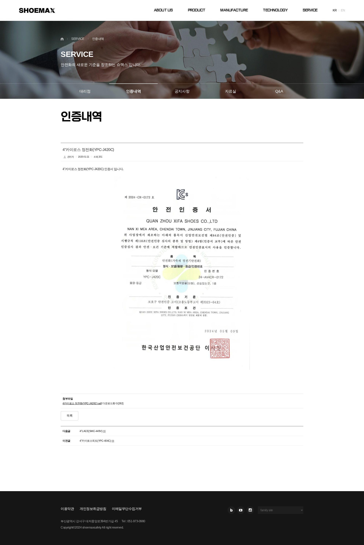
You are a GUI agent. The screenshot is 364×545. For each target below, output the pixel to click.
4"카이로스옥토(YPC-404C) (95, 440)
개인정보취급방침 (93, 509)
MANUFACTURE (234, 10)
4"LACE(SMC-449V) (91, 431)
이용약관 (67, 509)
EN (343, 10)
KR (335, 10)
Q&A (279, 91)
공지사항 (182, 91)
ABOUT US (163, 10)
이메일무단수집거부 (127, 509)
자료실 (230, 91)
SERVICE (310, 10)
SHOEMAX (37, 10)
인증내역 (133, 91)
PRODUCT (196, 10)
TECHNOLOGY (275, 10)
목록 (69, 415)
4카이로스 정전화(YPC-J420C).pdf (82, 403)
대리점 (85, 91)
